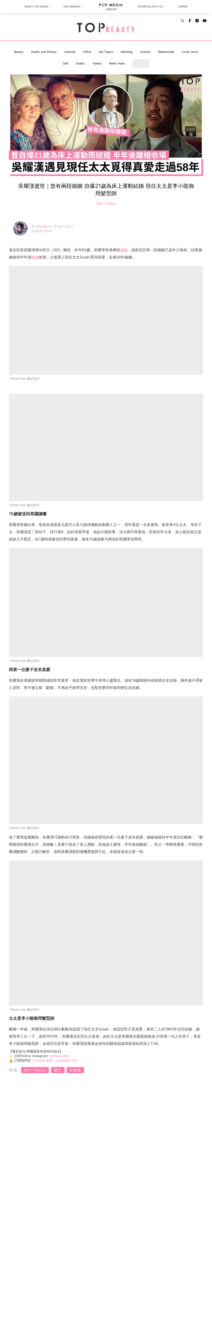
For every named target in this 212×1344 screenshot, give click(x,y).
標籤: (14, 1070)
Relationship (166, 52)
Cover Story (190, 52)
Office (87, 52)
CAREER (183, 6)
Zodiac (80, 63)
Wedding (127, 52)
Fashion (145, 52)
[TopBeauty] (106, 28)
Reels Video (117, 63)
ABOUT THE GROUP (36, 6)
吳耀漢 (75, 1070)
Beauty (19, 52)
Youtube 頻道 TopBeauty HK (54, 1060)
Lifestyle (69, 52)
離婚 (35, 257)
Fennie (42, 226)
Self (65, 63)
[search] (182, 21)
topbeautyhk (59, 1056)
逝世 (57, 1070)
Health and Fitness (44, 52)
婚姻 (124, 250)
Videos (97, 63)
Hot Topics (106, 52)
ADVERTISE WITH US (150, 6)
